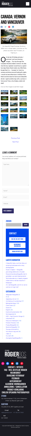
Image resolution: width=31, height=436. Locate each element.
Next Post (15, 142)
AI (6, 297)
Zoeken (25, 225)
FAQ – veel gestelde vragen (15, 370)
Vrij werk (8, 336)
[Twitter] (5, 27)
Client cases (9, 305)
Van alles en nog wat (12, 331)
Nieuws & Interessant (12, 320)
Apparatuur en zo (11, 299)
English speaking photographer (15, 392)
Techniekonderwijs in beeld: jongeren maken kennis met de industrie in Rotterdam (17, 280)
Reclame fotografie (11, 327)
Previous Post (15, 138)
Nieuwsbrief (15, 372)
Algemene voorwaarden (15, 384)
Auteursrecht (16, 381)
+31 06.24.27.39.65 (18, 412)
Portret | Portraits (11, 323)
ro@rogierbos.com (6, 412)
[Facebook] (1, 27)
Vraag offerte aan (17, 252)
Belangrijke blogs (11, 303)
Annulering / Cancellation (15, 386)
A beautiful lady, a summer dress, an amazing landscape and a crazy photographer (16, 265)
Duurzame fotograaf (15, 375)
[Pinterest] (9, 27)
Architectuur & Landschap (13, 301)
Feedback (15, 378)
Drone (7, 307)
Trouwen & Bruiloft (11, 329)
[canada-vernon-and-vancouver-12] (14, 36)
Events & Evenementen (12, 312)
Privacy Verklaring (15, 389)
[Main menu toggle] (27, 4)
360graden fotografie (12, 294)
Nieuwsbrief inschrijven (17, 245)
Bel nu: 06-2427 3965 (17, 239)
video (7, 333)
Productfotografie (11, 325)
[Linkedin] (13, 27)
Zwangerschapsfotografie (13, 338)
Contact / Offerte (15, 367)
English (8, 310)
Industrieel (9, 318)
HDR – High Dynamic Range (14, 316)
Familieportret (10, 314)
